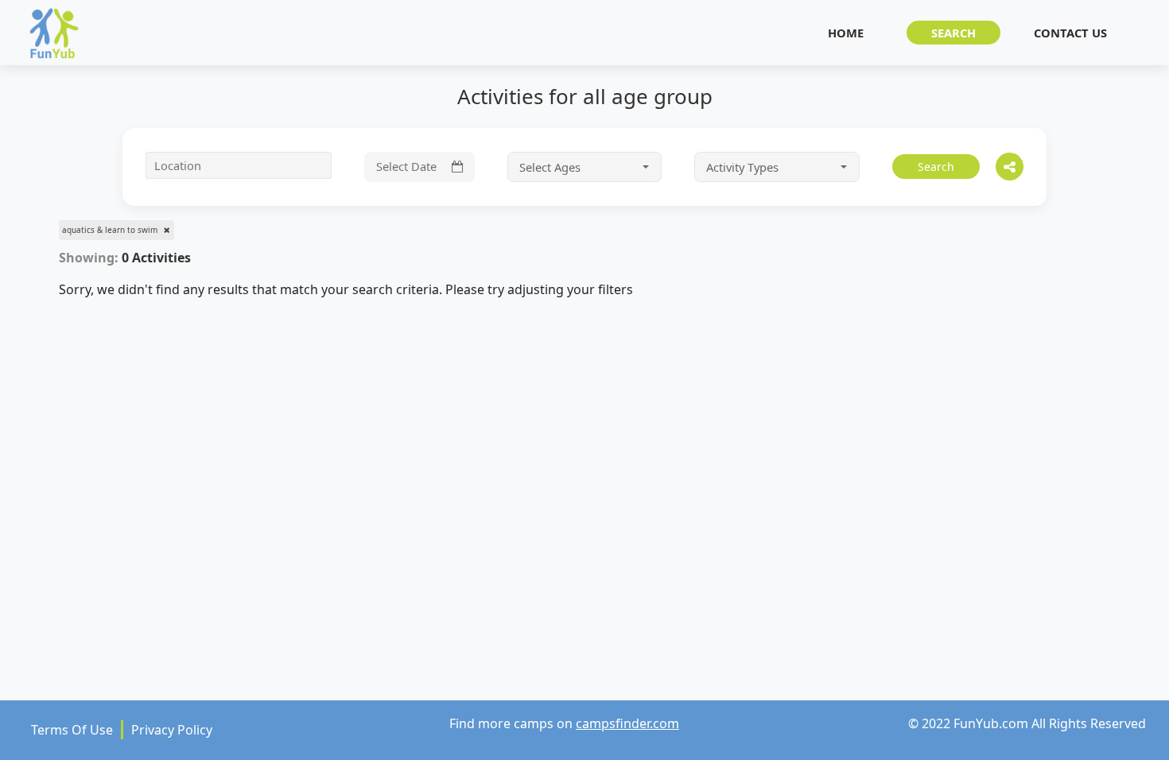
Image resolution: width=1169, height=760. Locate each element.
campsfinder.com (627, 723)
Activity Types (744, 167)
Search (953, 33)
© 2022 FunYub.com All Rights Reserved (1027, 723)
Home (846, 33)
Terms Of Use (72, 730)
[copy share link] (1009, 166)
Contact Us (1070, 33)
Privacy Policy (171, 730)
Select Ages (551, 167)
